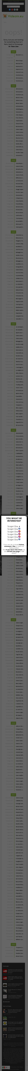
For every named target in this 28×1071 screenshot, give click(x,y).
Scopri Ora (12, 526)
